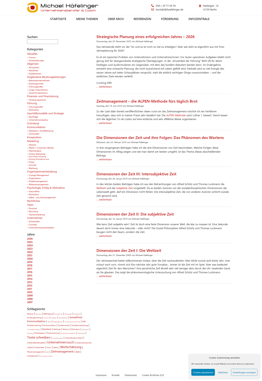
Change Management (39, 175)
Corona (32, 57)
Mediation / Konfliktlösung (41, 130)
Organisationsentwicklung (42, 171)
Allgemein (33, 63)
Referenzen (142, 19)
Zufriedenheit (32, 356)
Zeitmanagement (62, 351)
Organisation (35, 178)
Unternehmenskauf (57, 338)
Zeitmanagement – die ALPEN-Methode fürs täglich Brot (146, 101)
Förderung (170, 19)
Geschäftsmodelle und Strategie (45, 113)
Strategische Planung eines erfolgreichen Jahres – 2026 (145, 36)
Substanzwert (81, 333)
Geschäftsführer (63, 318)
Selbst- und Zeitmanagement (42, 197)
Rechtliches (33, 200)
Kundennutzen (64, 325)
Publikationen (35, 73)
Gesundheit (34, 191)
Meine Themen (87, 19)
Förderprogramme (37, 99)
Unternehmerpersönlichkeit (41, 227)
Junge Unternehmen (38, 89)
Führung (32, 103)
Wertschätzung (70, 347)
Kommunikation (36, 127)
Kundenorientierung (80, 325)
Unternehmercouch (60, 342)
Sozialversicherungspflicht (68, 333)
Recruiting (33, 211)
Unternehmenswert (36, 342)
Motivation (34, 109)
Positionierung (53, 333)
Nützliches (33, 70)
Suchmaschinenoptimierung (39, 159)
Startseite (58, 19)
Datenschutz (131, 375)
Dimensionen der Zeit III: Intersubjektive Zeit (136, 173)
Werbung (33, 168)
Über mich (116, 19)
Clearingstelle (68, 314)
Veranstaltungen (36, 60)
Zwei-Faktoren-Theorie (46, 356)
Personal (33, 208)
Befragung (39, 314)
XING (47, 352)
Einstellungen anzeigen (244, 372)
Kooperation (34, 137)
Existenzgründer (36, 83)
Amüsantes (34, 67)
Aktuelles (32, 53)
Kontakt (115, 375)
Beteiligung (48, 313)
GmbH (49, 322)
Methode (57, 329)
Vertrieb (32, 165)
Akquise (32, 144)
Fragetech (54, 318)
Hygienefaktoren (57, 322)
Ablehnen (223, 372)
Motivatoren (85, 329)
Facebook (46, 318)
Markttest (46, 329)
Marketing (33, 141)
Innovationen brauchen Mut (72, 322)
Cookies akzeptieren (203, 372)
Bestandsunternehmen (39, 80)
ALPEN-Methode (176, 115)
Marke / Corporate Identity (41, 147)
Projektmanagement (38, 181)
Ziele (78, 351)
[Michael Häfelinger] (89, 7)
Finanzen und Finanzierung (42, 96)
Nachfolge (33, 116)
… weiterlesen (104, 86)
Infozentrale (199, 19)
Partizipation (40, 333)
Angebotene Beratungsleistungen (46, 77)
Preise (31, 161)
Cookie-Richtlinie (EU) (153, 375)
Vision (48, 347)
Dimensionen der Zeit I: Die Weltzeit (128, 250)
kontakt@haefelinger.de (169, 9)
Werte (55, 347)
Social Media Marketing (37, 156)
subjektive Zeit (124, 188)
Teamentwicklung (37, 214)
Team (30, 204)
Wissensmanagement (39, 184)
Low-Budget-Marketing (33, 329)
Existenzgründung (34, 317)
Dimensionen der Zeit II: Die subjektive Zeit (135, 213)
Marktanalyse (35, 150)
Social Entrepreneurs (38, 92)
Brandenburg (58, 314)
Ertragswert (77, 314)
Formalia (33, 224)
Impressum (101, 375)
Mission (66, 329)
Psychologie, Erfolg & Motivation (46, 187)
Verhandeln (34, 133)
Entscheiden (34, 221)
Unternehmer (35, 217)
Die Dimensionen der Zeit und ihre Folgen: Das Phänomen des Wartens (160, 137)
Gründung (33, 123)
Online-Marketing (37, 153)
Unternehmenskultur (38, 119)
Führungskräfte (36, 86)
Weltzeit (101, 188)
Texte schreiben (38, 337)
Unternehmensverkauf (74, 338)
